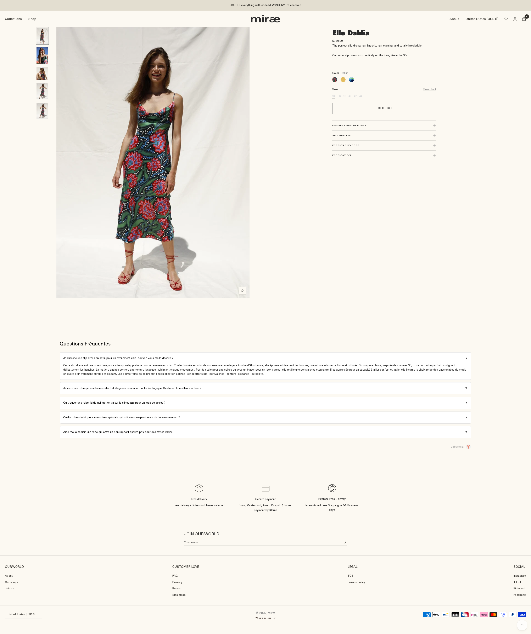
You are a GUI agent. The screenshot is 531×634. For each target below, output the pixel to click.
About (454, 19)
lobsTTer (271, 618)
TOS (350, 575)
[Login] (515, 19)
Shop (32, 19)
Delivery (177, 582)
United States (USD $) (481, 19)
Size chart (429, 89)
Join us (9, 588)
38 (344, 96)
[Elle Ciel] (351, 79)
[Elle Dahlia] (334, 79)
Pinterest (519, 588)
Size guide (178, 594)
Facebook (520, 594)
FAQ (175, 575)
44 (360, 96)
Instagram (520, 575)
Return (176, 588)
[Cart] (524, 19)
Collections (13, 19)
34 (333, 96)
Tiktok (517, 582)
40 (349, 96)
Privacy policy (356, 582)
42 (355, 96)
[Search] (506, 19)
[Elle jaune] (343, 79)
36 (339, 96)
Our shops (11, 582)
